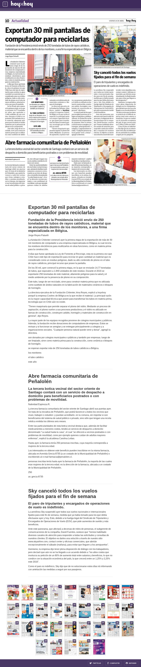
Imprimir (132, 663)
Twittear (96, 663)
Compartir (114, 663)
